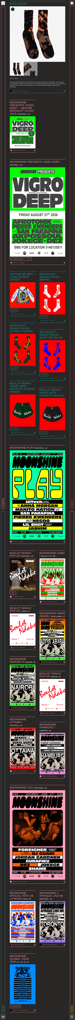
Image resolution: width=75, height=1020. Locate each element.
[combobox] (21, 259)
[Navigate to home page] (3, 3)
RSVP (12, 593)
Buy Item (14, 310)
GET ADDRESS (15, 1006)
